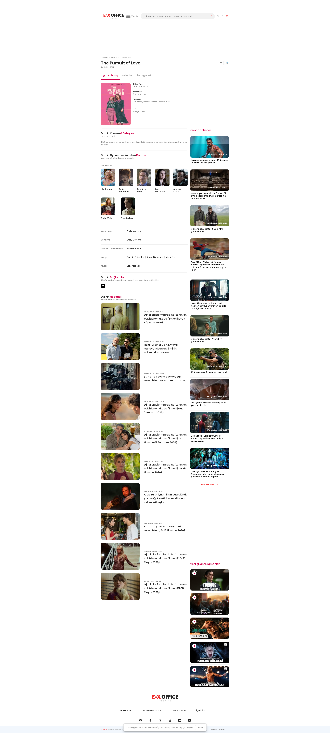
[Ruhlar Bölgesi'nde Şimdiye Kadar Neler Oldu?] (209, 652)
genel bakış (110, 75)
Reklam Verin (179, 710)
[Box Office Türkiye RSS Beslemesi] (189, 720)
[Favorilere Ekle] (221, 63)
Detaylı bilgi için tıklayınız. (182, 727)
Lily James (137, 101)
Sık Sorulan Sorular (152, 710)
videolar (127, 75)
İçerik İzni (200, 710)
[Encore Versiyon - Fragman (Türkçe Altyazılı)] (209, 604)
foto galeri (144, 75)
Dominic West (164, 101)
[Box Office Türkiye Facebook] (150, 720)
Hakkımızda (126, 710)
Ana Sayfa (104, 57)
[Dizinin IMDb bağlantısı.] (103, 286)
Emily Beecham (150, 101)
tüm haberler (207, 484)
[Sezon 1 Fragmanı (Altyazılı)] (209, 628)
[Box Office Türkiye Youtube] (140, 720)
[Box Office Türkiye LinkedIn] (180, 720)
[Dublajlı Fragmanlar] (209, 676)
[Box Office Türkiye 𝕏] (160, 720)
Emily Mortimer (140, 94)
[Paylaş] (227, 63)
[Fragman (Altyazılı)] (209, 580)
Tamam (199, 727)
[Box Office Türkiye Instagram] (170, 720)
